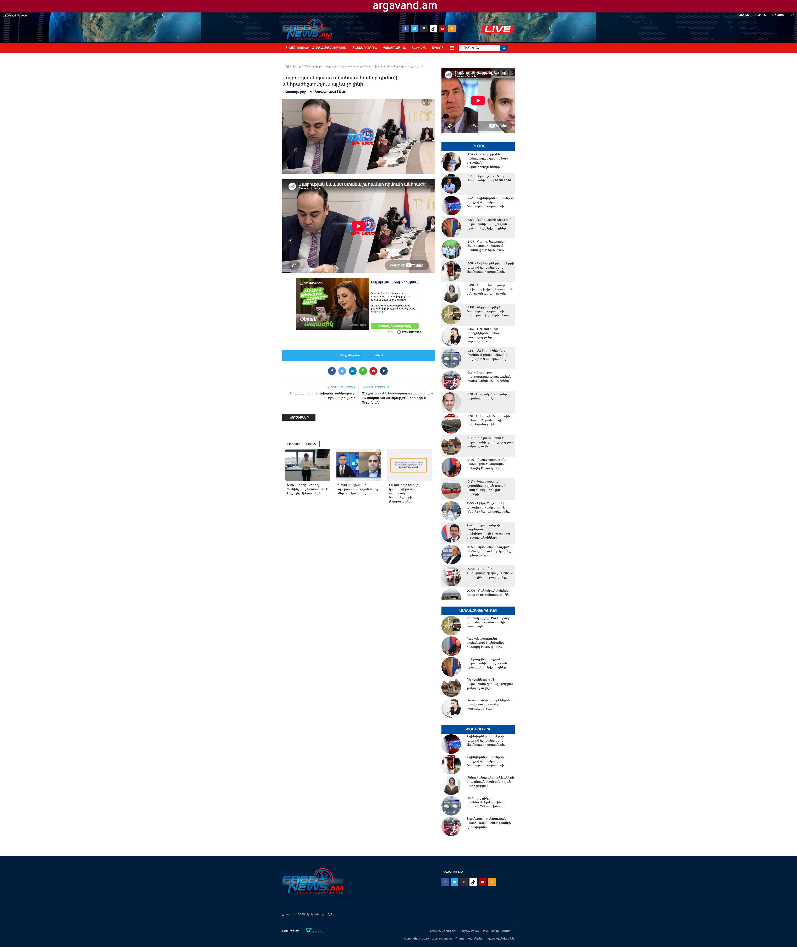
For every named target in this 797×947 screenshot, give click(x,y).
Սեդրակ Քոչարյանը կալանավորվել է (487, 396)
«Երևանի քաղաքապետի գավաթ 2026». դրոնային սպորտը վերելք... (490, 573)
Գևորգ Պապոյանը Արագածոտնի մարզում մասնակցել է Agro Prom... (486, 246)
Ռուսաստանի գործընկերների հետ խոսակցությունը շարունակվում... (483, 335)
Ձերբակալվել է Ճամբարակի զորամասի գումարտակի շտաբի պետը (488, 311)
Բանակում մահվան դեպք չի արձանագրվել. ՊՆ (488, 593)
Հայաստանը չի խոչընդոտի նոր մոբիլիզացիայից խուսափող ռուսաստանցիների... (488, 531)
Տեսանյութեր (313, 66)
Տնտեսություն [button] (364, 48)
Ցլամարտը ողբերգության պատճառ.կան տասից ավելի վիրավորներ (489, 377)
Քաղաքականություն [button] (329, 48)
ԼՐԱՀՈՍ (478, 146)
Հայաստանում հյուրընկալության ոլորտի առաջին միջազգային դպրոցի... (486, 488)
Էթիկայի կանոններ (497, 931)
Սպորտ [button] (438, 48)
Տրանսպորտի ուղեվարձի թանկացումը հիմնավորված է (322, 395)
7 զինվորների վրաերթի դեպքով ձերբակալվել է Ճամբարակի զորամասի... (490, 202)
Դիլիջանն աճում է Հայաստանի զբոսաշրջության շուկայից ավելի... (490, 442)
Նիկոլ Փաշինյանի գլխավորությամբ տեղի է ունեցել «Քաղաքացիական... (489, 507)
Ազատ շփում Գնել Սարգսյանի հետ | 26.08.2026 (489, 178)
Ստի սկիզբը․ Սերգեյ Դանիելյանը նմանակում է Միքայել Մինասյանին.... (307, 489)
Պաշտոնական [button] (394, 48)
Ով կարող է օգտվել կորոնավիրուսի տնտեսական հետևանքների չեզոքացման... (404, 493)
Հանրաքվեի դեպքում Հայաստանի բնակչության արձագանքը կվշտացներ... (488, 224)
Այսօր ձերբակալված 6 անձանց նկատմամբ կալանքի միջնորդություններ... (490, 551)
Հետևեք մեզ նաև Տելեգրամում (359, 355)
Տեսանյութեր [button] (297, 48)
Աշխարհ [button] (419, 48)
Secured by (291, 931)
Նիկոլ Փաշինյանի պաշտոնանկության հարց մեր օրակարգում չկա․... (358, 489)
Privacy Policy (469, 931)
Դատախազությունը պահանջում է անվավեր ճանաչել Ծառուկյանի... (487, 464)
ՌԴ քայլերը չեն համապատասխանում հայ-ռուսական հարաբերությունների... (487, 160)
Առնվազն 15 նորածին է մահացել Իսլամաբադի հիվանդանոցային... (489, 420)
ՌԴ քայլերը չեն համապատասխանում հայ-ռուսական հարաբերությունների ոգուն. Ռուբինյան (397, 397)
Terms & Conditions (443, 931)
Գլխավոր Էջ (293, 66)
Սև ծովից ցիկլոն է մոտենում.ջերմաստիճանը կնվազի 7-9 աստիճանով (487, 355)
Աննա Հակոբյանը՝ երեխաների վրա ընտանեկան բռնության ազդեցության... (490, 289)
